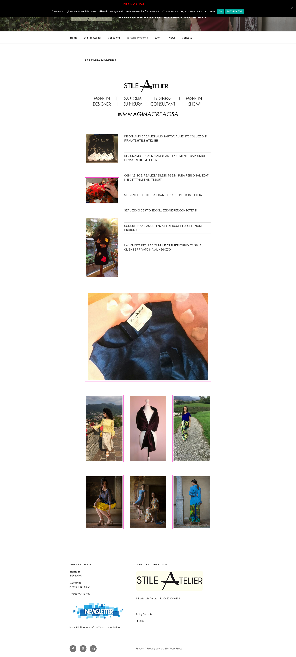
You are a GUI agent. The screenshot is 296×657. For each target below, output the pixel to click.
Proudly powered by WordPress (164, 648)
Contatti (187, 37)
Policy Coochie (143, 614)
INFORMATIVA (235, 11)
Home (73, 37)
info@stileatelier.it (80, 586)
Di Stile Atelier (92, 37)
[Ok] (291, 8)
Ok (220, 11)
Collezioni (114, 37)
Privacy (139, 620)
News (172, 37)
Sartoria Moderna (137, 37)
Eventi (158, 37)
